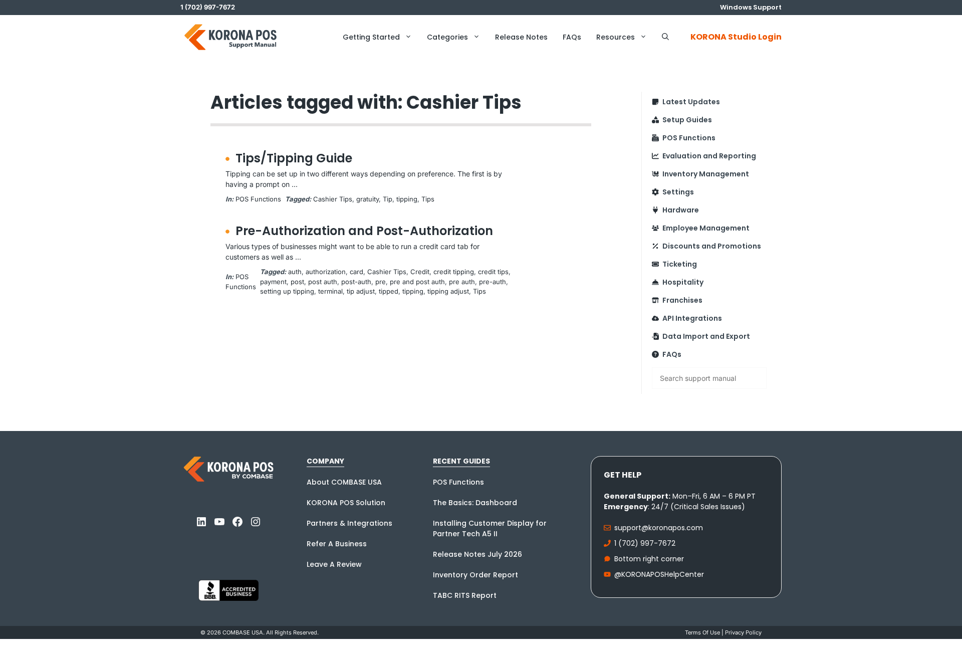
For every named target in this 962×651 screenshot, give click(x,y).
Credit (419, 272)
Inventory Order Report (475, 575)
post (297, 282)
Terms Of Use (702, 632)
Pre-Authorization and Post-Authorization (364, 231)
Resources (615, 37)
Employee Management (706, 228)
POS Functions (258, 199)
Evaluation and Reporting (709, 156)
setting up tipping (287, 291)
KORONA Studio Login (736, 37)
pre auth (462, 282)
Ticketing (679, 264)
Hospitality (682, 282)
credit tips (493, 272)
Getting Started (371, 37)
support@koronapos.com (658, 528)
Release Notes (521, 37)
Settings (678, 192)
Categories (447, 37)
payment (273, 282)
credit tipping (453, 272)
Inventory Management (705, 174)
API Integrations (692, 318)
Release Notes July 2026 (477, 554)
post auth (322, 282)
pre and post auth (417, 282)
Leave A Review (334, 564)
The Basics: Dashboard (475, 503)
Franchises (682, 300)
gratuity (367, 199)
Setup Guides (687, 120)
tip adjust (361, 291)
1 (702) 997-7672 (644, 543)
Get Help (622, 475)
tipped (388, 291)
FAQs (572, 37)
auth (295, 272)
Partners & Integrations (349, 523)
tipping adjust (448, 291)
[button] (665, 37)
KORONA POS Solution (346, 503)
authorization (326, 272)
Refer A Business (337, 544)
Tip (387, 199)
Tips (427, 199)
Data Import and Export (706, 336)
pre (380, 282)
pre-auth (492, 282)
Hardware (680, 210)
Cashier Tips (332, 199)
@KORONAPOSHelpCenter (659, 574)
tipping (406, 199)
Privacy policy (743, 632)
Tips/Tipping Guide (293, 158)
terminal (330, 291)
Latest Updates (691, 102)
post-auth (356, 282)
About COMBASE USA (344, 482)
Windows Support (751, 7)
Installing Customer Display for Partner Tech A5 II (490, 528)
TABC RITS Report (465, 595)
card (356, 272)
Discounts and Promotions (711, 246)
